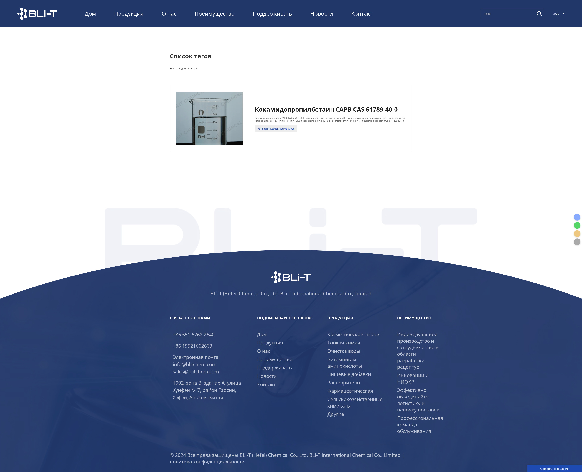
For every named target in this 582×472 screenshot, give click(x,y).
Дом (90, 13)
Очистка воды (343, 351)
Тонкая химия (343, 342)
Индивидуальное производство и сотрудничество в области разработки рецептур (417, 350)
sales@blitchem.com (196, 371)
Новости (321, 13)
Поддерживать (272, 13)
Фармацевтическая (350, 391)
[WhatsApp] (577, 225)
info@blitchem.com (195, 364)
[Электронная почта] (577, 233)
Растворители (343, 382)
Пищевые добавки (349, 374)
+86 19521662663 (192, 345)
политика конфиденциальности (207, 461)
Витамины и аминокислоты (344, 362)
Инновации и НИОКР (412, 378)
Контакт (361, 13)
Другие (335, 414)
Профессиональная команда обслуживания (420, 424)
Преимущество (215, 13)
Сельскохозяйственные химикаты (355, 402)
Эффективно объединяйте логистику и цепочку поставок (418, 400)
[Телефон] (577, 217)
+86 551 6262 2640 (194, 334)
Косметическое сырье (353, 334)
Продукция (129, 13)
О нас (169, 13)
